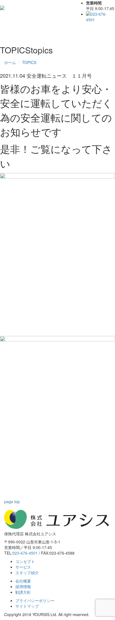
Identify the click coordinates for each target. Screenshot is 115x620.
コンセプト (25, 561)
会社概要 (23, 581)
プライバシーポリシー (34, 600)
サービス (23, 567)
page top (12, 501)
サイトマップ (27, 606)
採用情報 (23, 586)
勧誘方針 (23, 592)
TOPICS (29, 62)
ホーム (10, 62)
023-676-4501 (25, 553)
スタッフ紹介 (27, 572)
